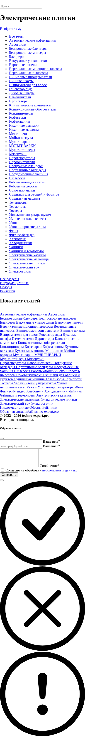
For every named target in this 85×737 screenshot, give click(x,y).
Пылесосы (17, 178)
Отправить (9, 474)
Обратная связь (12, 411)
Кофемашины (19, 121)
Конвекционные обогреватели (32, 109)
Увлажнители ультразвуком (30, 214)
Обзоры (6, 287)
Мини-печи (18, 133)
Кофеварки (17, 117)
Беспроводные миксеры (27, 52)
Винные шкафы (21, 81)
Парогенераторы (22, 158)
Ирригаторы (18, 101)
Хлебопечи (17, 239)
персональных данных (59, 470)
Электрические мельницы (29, 259)
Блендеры (16, 57)
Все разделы (9, 279)
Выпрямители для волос (28, 85)
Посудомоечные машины (28, 174)
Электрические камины (27, 255)
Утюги (14, 223)
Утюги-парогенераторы (27, 227)
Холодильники (20, 243)
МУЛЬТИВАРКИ (22, 146)
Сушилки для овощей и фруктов (34, 194)
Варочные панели (23, 65)
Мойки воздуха (21, 138)
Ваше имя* (51, 441)
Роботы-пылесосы (23, 186)
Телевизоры (18, 202)
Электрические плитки (27, 263)
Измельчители (20, 97)
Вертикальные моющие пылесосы (35, 69)
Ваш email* (51, 446)
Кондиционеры (21, 113)
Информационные (14, 283)
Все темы (16, 36)
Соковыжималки (22, 190)
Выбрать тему (11, 29)
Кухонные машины (24, 129)
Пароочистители (22, 162)
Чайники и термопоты (26, 251)
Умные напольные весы (27, 219)
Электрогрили (20, 271)
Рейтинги (7, 291)
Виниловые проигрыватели (30, 77)
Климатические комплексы (30, 105)
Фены (13, 231)
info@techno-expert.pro (41, 411)
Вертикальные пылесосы (28, 73)
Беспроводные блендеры (28, 48)
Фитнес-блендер (21, 235)
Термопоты (18, 206)
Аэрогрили (17, 44)
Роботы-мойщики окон (27, 182)
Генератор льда (20, 89)
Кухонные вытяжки (24, 125)
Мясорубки (18, 154)
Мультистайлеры (22, 150)
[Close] (2, 438)
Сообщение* (49, 466)
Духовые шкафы (21, 93)
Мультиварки (19, 142)
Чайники (16, 247)
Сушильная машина (24, 198)
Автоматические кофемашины (32, 40)
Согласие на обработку (41, 470)
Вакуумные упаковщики (28, 61)
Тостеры (15, 210)
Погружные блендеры (26, 166)
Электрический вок (24, 267)
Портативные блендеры (27, 170)
